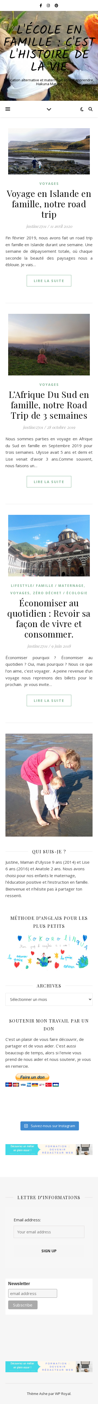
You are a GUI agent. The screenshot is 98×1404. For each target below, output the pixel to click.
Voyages (49, 183)
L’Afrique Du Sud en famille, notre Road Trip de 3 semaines (49, 404)
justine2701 (36, 226)
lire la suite (49, 280)
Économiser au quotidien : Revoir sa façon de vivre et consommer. (49, 618)
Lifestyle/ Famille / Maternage (47, 585)
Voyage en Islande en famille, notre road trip (49, 203)
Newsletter (19, 1283)
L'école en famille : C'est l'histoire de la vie (49, 49)
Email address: (27, 1219)
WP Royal (63, 1393)
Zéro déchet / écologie (60, 593)
